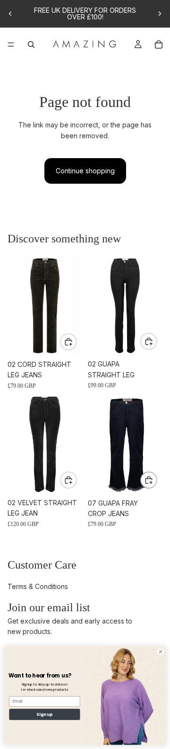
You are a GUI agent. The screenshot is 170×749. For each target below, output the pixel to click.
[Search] (31, 44)
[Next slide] (159, 13)
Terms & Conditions (38, 586)
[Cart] (158, 44)
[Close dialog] (160, 651)
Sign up (44, 714)
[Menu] (11, 44)
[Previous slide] (10, 13)
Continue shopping (85, 171)
